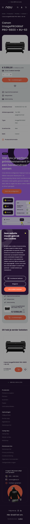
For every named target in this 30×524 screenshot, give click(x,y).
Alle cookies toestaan (15, 289)
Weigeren (15, 284)
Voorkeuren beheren (16, 278)
